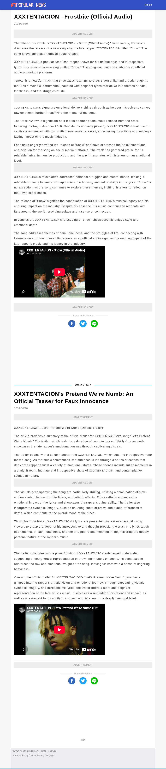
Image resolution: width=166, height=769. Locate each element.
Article (148, 4)
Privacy (40, 755)
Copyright (50, 755)
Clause (32, 755)
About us (17, 755)
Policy (25, 755)
